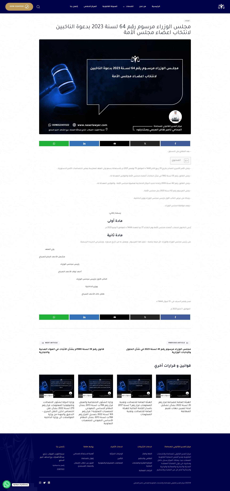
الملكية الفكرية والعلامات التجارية (142, 464)
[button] (38, 6)
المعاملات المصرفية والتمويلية (110, 463)
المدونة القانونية (109, 7)
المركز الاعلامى (90, 7)
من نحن (142, 7)
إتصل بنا (74, 7)
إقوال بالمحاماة (87, 459)
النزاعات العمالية (145, 471)
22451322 (60, 470)
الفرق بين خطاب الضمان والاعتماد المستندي (83, 464)
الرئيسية (156, 7)
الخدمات (129, 7)
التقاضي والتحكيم (145, 459)
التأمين (120, 459)
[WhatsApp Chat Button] (7, 484)
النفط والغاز (147, 454)
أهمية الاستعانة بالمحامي (83, 454)
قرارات (187, 21)
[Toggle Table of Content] (185, 160)
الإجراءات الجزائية (116, 454)
